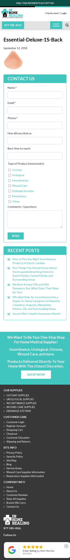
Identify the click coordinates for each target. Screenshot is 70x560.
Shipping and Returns (18, 441)
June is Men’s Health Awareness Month (36, 313)
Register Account (16, 426)
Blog (8, 464)
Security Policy (14, 456)
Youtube (15, 540)
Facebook (6, 540)
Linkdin (20, 540)
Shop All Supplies (16, 498)
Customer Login (15, 422)
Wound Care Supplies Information (25, 472)
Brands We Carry (16, 502)
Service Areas (14, 468)
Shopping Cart (14, 429)
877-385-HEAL (12, 528)
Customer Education (18, 437)
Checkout (11, 433)
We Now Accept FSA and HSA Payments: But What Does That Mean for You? (35, 288)
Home (9, 487)
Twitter (10, 540)
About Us (11, 491)
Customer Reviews (17, 494)
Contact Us (12, 506)
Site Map (11, 460)
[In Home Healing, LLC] (12, 11)
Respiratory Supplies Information (25, 476)
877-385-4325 (13, 25)
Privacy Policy (14, 452)
